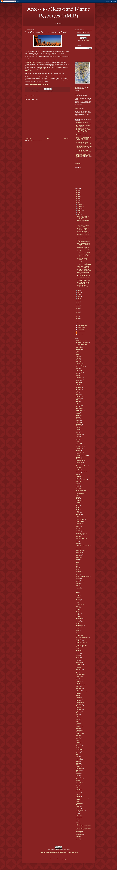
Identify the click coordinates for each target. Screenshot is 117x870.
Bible (77, 403)
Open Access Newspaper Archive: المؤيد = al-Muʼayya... (83, 260)
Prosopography (79, 730)
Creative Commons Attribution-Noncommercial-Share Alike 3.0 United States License (58, 852)
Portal (77, 719)
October (79, 208)
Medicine (78, 632)
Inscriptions (78, 536)
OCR (77, 671)
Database (78, 450)
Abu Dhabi (78, 347)
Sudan (77, 775)
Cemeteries (78, 424)
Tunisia (77, 804)
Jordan (77, 574)
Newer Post (28, 138)
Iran (77, 540)
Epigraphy (78, 481)
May (79, 292)
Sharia (77, 756)
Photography (79, 709)
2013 (77, 313)
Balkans (78, 399)
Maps (77, 620)
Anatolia (78, 359)
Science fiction (79, 749)
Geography (78, 500)
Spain (77, 772)
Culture (77, 445)
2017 (77, 305)
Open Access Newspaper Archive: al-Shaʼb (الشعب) (84, 263)
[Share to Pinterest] (51, 89)
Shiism (77, 758)
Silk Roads (78, 759)
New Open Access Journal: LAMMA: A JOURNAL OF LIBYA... (83, 244)
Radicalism (78, 735)
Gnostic (78, 505)
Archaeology (34, 90)
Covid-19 (78, 439)
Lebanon (78, 594)
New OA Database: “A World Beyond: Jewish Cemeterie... (84, 279)
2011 (77, 317)
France (77, 495)
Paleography (79, 688)
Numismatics (79, 669)
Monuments (79, 652)
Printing (78, 728)
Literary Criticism (80, 604)
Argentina (78, 382)
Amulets (78, 358)
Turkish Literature (80, 810)
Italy (77, 564)
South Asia (78, 770)
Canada (78, 419)
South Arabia (79, 768)
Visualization (79, 834)
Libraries (78, 599)
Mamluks (78, 616)
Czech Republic (80, 446)
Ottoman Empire (80, 685)
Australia (78, 394)
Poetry (77, 714)
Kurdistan (78, 585)
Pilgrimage (78, 711)
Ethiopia (78, 485)
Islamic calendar (80, 550)
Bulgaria (78, 412)
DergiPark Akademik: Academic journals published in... (84, 276)
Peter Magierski (81, 331)
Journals (78, 578)
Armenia (78, 384)
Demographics (79, 452)
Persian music (79, 705)
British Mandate (79, 410)
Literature (78, 606)
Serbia (77, 752)
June (79, 290)
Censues (78, 426)
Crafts (77, 441)
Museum (54, 90)
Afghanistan (79, 349)
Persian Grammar (80, 702)
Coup (77, 438)
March (79, 296)
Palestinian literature (81, 692)
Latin (77, 590)
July (79, 214)
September (80, 210)
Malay (77, 611)
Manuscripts (79, 618)
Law (77, 592)
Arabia (77, 368)
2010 (77, 318)
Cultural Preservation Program (47, 69)
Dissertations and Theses (82, 465)
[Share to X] (48, 89)
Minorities (78, 650)
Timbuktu (78, 799)
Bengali (78, 401)
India (77, 528)
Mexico (77, 639)
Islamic (77, 548)
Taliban (77, 787)
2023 (77, 196)
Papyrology (78, 695)
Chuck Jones (81, 329)
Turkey (77, 806)
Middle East (79, 640)
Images (77, 526)
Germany (46, 90)
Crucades (78, 443)
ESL (77, 483)
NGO (77, 665)
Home (47, 138)
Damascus (41, 90)
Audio (77, 392)
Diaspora (78, 457)
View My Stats (78, 163)
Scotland (78, 751)
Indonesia (78, 532)
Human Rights (79, 521)
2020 (77, 202)
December (80, 204)
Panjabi (78, 693)
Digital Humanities (80, 460)
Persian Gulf (79, 704)
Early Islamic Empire (81, 471)
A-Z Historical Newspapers (82, 340)
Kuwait (77, 587)
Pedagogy (78, 697)
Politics (77, 718)
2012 (77, 315)
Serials (77, 754)
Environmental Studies (81, 479)
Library (77, 600)
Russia (77, 740)
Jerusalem (78, 571)
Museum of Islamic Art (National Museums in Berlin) (44, 61)
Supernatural (79, 778)
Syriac (77, 785)
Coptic (77, 436)
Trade (77, 801)
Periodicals (78, 699)
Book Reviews (79, 408)
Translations (79, 803)
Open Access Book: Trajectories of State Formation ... (82, 287)
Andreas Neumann (82, 325)
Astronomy (78, 389)
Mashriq (78, 623)
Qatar (77, 732)
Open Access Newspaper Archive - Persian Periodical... (83, 217)
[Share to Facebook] (50, 89)
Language (78, 588)
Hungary (78, 525)
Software (78, 765)
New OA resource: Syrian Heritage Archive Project (83, 283)
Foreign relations (80, 493)
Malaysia (78, 613)
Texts (77, 794)
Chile (77, 427)
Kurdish (78, 583)
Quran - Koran (79, 733)
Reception (78, 737)
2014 (77, 311)
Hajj (77, 511)
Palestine (78, 690)
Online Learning (80, 674)
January (80, 298)
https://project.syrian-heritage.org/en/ (39, 84)
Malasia (78, 609)
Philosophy (78, 707)
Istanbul (78, 561)
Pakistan (78, 686)
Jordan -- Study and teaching (83, 576)
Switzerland (79, 782)
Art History (78, 387)
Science (78, 747)
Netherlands (79, 662)
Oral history (78, 679)
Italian (77, 562)
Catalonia (78, 422)
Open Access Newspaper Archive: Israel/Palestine (83, 232)
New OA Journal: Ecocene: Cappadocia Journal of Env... (83, 222)
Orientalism (78, 681)
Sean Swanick (81, 334)
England (78, 478)
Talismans (78, 789)
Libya (77, 602)
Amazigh (78, 356)
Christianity (78, 429)
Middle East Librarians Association (81, 646)
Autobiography (79, 396)
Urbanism (78, 817)
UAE (77, 811)
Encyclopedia (79, 476)
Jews (77, 573)
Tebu (77, 791)
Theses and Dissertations (82, 798)
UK (77, 813)
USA (77, 822)
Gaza (77, 497)
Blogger (65, 859)
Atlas (77, 391)
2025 (77, 192)
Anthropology (79, 361)
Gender (78, 498)
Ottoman (78, 683)
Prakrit (77, 725)
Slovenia (78, 761)
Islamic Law (79, 552)
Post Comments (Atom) (36, 140)
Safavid (78, 742)
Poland (77, 716)
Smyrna (78, 763)
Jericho (77, 569)
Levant (77, 595)
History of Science (80, 518)
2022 (77, 198)
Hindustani (78, 514)
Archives (78, 380)
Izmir (77, 566)
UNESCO (78, 815)
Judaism (78, 580)
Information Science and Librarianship (81, 534)
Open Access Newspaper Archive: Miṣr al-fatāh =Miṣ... (84, 270)
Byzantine (78, 415)
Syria (57, 90)
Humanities (78, 523)
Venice (77, 833)
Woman (78, 836)
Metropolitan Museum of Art (82, 637)
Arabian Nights (79, 372)
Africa (77, 351)
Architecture (79, 379)
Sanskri (78, 744)
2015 (77, 309)
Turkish (77, 808)
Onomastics (79, 676)
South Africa (79, 766)
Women (78, 838)
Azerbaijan (78, 398)
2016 (77, 307)
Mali (77, 614)
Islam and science (80, 547)
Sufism (77, 777)
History (50, 90)
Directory (78, 464)
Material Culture (80, 625)
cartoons (78, 420)
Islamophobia (79, 557)
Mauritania (78, 627)
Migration (78, 648)
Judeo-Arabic (79, 581)
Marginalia (78, 621)
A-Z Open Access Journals (82, 344)
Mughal (78, 655)
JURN (76, 87)
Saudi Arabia (79, 745)
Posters (78, 723)
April (79, 294)
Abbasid (78, 346)
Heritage (78, 512)
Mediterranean (79, 635)
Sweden (78, 780)
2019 (77, 301)
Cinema (78, 431)
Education (78, 472)
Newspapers (79, 664)
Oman (77, 672)
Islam (77, 543)
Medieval (78, 634)
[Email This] (45, 89)
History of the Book (80, 519)
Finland (78, 492)
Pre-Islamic (78, 726)
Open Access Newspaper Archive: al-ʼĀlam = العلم (83, 267)
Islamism (78, 555)
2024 (77, 194)
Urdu (77, 818)
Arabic (77, 373)
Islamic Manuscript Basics (83, 238)
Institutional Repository (81, 538)
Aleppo (30, 90)
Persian (78, 700)
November (80, 206)
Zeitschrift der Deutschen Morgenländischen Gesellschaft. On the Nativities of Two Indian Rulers (83, 124)
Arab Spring (79, 365)
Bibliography (79, 405)
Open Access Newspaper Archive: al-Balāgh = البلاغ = (84, 248)
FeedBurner (86, 40)
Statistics (78, 773)
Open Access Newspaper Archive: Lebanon (83, 229)
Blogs (77, 406)
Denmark (78, 453)
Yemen (77, 840)
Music (77, 659)
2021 (77, 200)
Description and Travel (81, 455)
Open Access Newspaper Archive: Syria (83, 226)
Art (38, 90)
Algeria (77, 354)
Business (78, 413)
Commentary (79, 434)
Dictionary (78, 459)
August (79, 212)
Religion (78, 739)
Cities (77, 432)
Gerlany (78, 502)
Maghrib (78, 607)
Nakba (77, 660)
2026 (77, 190)
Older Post (66, 138)
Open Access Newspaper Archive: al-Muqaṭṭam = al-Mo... (84, 255)
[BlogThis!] (46, 89)
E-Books (78, 469)
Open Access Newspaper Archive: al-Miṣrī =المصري (83, 251)
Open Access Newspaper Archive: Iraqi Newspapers (84, 235)
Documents (78, 467)
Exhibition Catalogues (81, 490)
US (77, 820)
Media (77, 630)
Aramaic (78, 375)
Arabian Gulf (79, 370)
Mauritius (78, 628)
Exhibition (78, 488)
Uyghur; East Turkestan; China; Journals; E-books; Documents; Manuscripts (83, 830)
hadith (77, 509)
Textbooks (78, 792)
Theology (78, 796)
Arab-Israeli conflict (80, 366)
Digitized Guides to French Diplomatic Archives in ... (83, 240)
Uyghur (77, 824)
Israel (77, 559)
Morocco (78, 653)
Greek (77, 507)
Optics (77, 678)
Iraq (77, 541)
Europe (77, 486)
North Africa (78, 667)
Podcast (78, 712)
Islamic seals (79, 554)
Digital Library (79, 462)
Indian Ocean (79, 530)
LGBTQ (77, 597)
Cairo (77, 417)
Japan (77, 567)
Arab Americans (79, 363)
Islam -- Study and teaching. (82, 545)
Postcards (78, 721)
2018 (77, 303)
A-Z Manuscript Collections (82, 342)
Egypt (77, 474)
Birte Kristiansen (81, 327)
